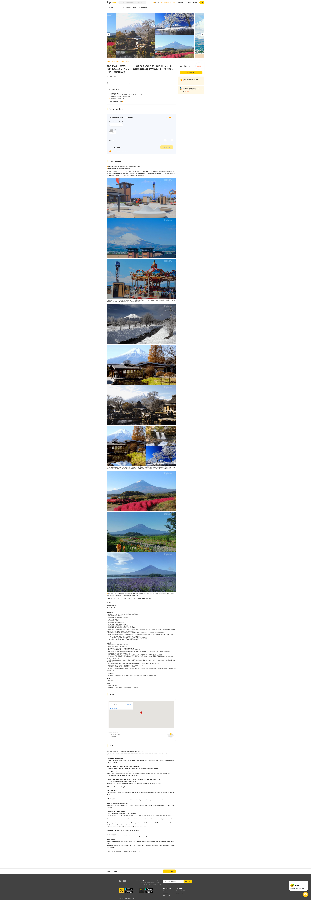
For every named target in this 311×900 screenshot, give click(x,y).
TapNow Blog (166, 893)
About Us (165, 891)
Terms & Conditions (148, 884)
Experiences (115, 61)
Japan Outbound (125, 61)
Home (108, 61)
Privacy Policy (158, 884)
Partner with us (166, 895)
